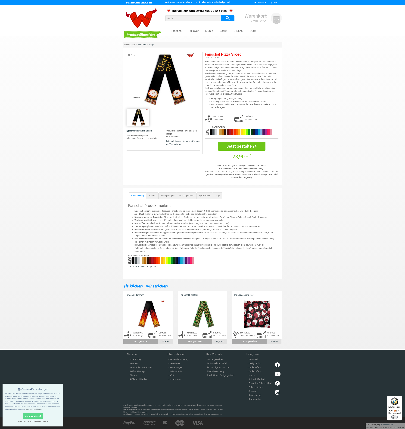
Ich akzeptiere (32, 416)
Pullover (194, 30)
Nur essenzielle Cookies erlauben (32, 421)
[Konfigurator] (142, 34)
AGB (171, 375)
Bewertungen (176, 367)
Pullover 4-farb (256, 387)
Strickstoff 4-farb (257, 379)
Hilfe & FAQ (135, 359)
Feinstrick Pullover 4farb (260, 383)
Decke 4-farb (255, 371)
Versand (152, 195)
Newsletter (174, 363)
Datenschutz (175, 371)
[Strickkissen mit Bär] (257, 314)
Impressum (175, 379)
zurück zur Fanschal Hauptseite (142, 266)
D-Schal (238, 30)
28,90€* (165, 341)
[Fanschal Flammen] (148, 314)
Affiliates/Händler (138, 379)
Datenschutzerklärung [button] (34, 409)
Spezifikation (204, 195)
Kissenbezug (255, 395)
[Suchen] (227, 18)
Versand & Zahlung (178, 359)
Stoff (253, 30)
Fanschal (176, 30)
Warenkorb (255, 16)
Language (260, 3)
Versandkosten (387, 425)
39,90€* (274, 341)
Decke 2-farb (255, 367)
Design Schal (255, 363)
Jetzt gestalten (241, 146)
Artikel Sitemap (137, 371)
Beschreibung (137, 195)
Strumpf (253, 391)
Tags (217, 195)
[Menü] (400, 398)
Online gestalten (186, 195)
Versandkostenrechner (141, 367)
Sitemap (134, 375)
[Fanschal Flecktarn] (202, 314)
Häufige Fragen (167, 195)
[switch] (394, 417)
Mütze (209, 30)
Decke (223, 30)
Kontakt (134, 363)
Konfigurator (255, 399)
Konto (274, 3)
